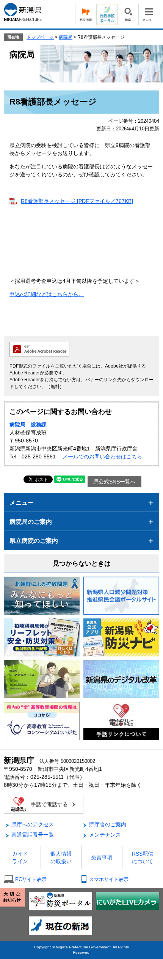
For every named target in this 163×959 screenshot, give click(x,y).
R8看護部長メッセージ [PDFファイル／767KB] (77, 201)
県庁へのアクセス (32, 824)
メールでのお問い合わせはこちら (102, 456)
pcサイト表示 (31, 879)
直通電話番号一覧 (32, 835)
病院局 (65, 37)
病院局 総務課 (28, 425)
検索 (128, 14)
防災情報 (85, 14)
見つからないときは (82, 563)
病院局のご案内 (30, 521)
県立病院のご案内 (33, 540)
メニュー (148, 14)
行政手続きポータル (107, 14)
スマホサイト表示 (109, 879)
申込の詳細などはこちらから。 (46, 294)
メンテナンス (105, 835)
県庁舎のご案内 (107, 824)
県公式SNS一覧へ (114, 482)
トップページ (40, 37)
